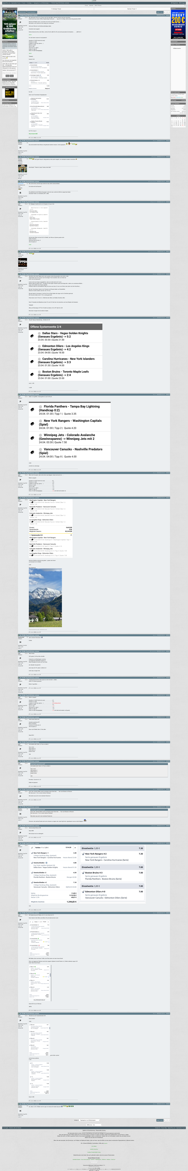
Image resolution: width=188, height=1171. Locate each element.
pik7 (155, 140)
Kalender (91, 5)
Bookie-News (6, 100)
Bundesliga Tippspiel (76, 1159)
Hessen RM (20, 29)
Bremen (19, 178)
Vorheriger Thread (56, 8)
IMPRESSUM (94, 1162)
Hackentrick (153, 651)
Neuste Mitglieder (7, 79)
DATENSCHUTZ (94, 1160)
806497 (168, 651)
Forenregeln (5, 1127)
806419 (168, 394)
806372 (168, 251)
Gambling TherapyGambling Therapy (94, 1152)
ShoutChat (5, 41)
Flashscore (113, 1159)
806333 (168, 140)
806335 (168, 156)
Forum (23, 3)
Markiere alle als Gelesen (15, 1127)
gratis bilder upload (54, 1055)
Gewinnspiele (174, 41)
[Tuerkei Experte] (22, 171)
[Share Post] (164, 15)
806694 (168, 1103)
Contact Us (157, 1127)
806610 (168, 789)
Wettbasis (108, 1159)
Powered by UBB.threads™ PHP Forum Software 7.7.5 (94, 1165)
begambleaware (98, 1159)
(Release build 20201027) (94, 1166)
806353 (168, 201)
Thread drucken (22, 12)
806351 (168, 181)
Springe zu (76, 1120)
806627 (168, 825)
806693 (168, 1013)
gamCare (92, 1159)
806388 (168, 274)
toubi (155, 274)
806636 (168, 843)
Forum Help (164, 1127)
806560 (168, 742)
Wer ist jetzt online (175, 92)
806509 (168, 695)
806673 (168, 912)
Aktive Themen (98, 5)
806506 (168, 677)
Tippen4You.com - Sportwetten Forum (11, 3)
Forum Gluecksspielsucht (85, 1159)
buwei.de (105, 1143)
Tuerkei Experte (152, 181)
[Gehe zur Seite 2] (169, 12)
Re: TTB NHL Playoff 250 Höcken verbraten (29, 140)
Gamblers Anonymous (94, 1149)
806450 (168, 472)
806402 (168, 317)
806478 (168, 635)
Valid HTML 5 (91, 1170)
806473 (168, 497)
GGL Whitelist (94, 1146)
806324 (168, 15)
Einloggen (182, 3)
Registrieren (175, 3)
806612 (168, 806)
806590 (168, 761)
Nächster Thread (131, 8)
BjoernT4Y (154, 202)
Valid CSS (97, 1170)
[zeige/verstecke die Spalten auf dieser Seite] (185, 5)
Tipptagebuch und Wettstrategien (41, 3)
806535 (168, 717)
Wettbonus (104, 1159)
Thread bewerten (31, 12)
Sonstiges (29, 3)
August (178, 115)
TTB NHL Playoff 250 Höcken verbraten (28, 15)
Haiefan (154, 156)
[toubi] (22, 266)
